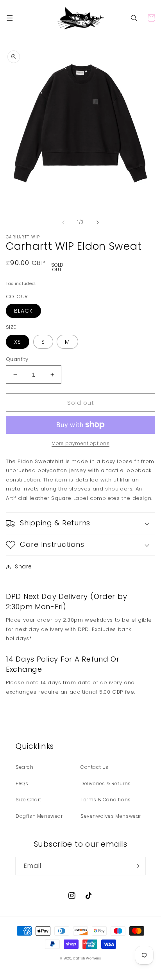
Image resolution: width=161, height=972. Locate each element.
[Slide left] (63, 222)
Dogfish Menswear (39, 816)
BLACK (23, 311)
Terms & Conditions (105, 799)
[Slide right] (97, 222)
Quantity (17, 359)
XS (17, 342)
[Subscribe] (136, 866)
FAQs (22, 783)
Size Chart (28, 799)
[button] (9, 18)
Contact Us (94, 767)
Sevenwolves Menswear (110, 816)
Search (25, 767)
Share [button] (23, 566)
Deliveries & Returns (105, 783)
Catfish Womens (87, 958)
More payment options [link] (80, 443)
